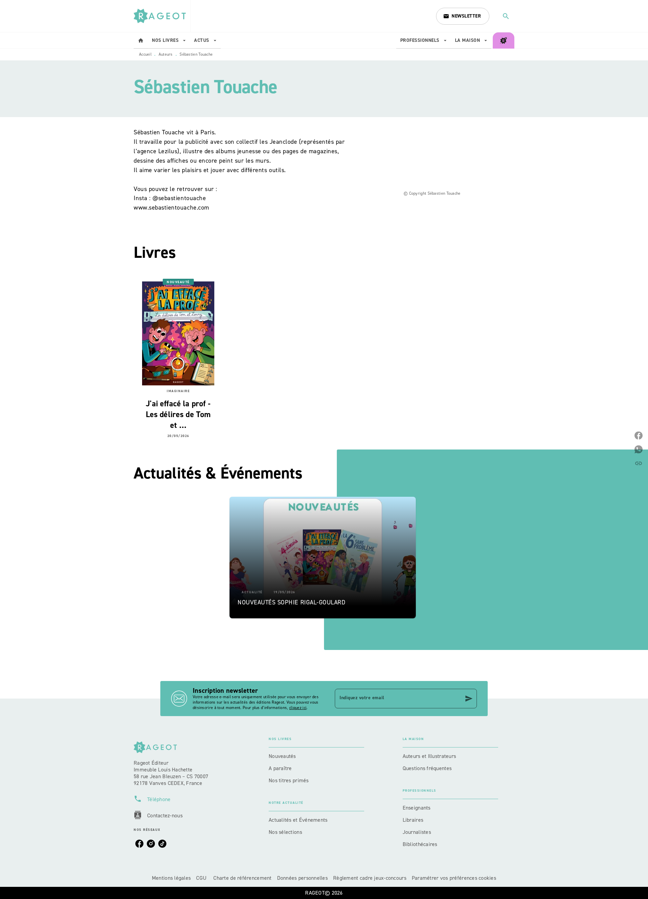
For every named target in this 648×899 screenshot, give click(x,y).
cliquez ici (297, 707)
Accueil (145, 54)
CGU (202, 877)
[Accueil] (162, 16)
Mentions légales (171, 877)
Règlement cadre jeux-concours (369, 877)
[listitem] (139, 843)
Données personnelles (302, 877)
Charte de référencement (242, 877)
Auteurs (166, 54)
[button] (462, 16)
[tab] (141, 40)
